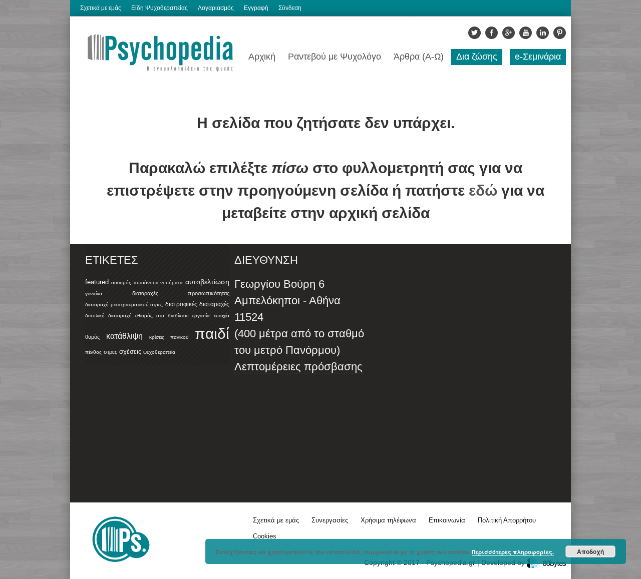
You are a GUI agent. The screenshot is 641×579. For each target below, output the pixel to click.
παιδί (212, 333)
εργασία (201, 315)
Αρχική (261, 57)
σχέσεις (130, 351)
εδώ (483, 190)
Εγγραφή (256, 8)
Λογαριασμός (216, 8)
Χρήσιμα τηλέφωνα (388, 520)
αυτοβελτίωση (207, 282)
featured (97, 282)
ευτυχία (221, 315)
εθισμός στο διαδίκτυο (161, 315)
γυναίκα (93, 293)
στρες (110, 352)
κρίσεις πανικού (168, 337)
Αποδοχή (590, 551)
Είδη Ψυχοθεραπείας (159, 8)
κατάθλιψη (124, 335)
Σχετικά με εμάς (100, 8)
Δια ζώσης (476, 57)
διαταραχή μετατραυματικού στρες (124, 304)
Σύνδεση (289, 8)
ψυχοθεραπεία (159, 352)
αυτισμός (121, 282)
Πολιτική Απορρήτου (507, 520)
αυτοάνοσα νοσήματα (158, 282)
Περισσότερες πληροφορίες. (513, 551)
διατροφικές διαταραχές (197, 304)
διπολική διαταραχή (108, 315)
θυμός (92, 337)
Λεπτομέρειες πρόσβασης (298, 366)
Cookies (264, 536)
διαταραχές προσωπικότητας (180, 293)
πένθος (93, 352)
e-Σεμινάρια (538, 57)
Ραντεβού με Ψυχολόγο (334, 57)
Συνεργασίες (329, 520)
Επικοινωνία (447, 520)
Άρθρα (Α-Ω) (419, 57)
